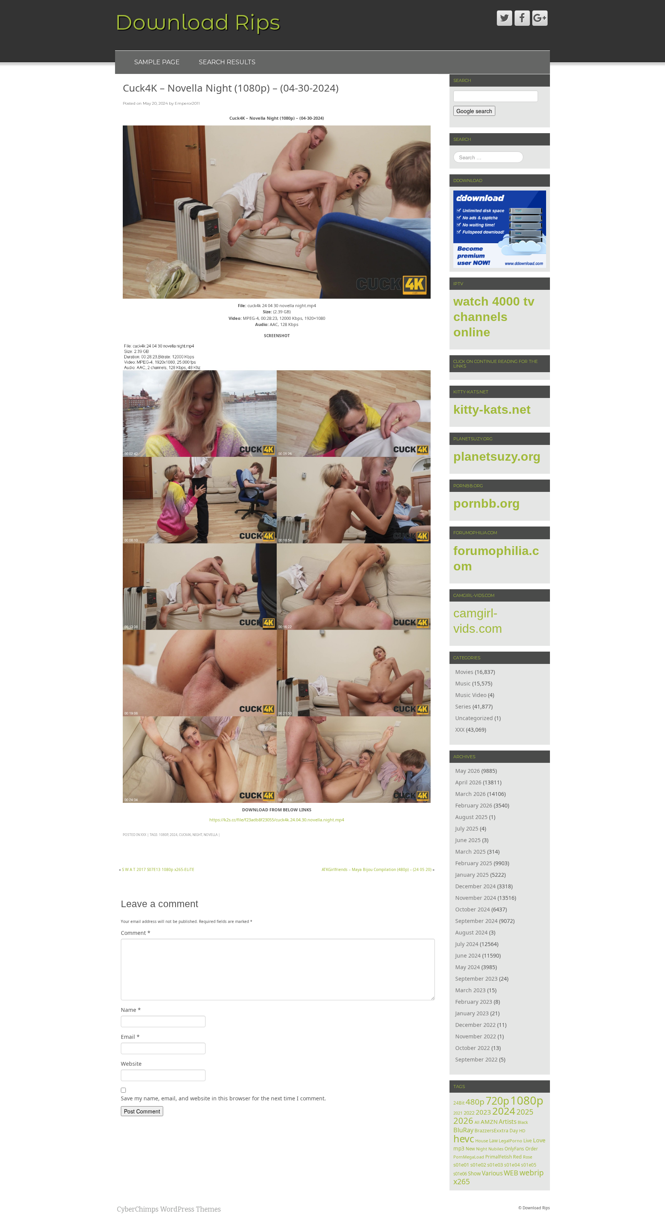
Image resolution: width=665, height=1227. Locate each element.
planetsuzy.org (497, 456)
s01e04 (512, 1165)
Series (463, 706)
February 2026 (473, 805)
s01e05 (528, 1165)
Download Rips (197, 22)
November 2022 (475, 1036)
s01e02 (478, 1164)
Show (474, 1173)
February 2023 (473, 1001)
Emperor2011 (187, 103)
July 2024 (466, 944)
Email (130, 1036)
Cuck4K (185, 834)
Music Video (470, 695)
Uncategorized (474, 718)
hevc (463, 1138)
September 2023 (476, 978)
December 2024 (475, 886)
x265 (461, 1181)
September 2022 (476, 1059)
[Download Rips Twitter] (504, 18)
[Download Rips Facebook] (522, 18)
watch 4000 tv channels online (494, 316)
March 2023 (470, 990)
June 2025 (468, 840)
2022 (469, 1112)
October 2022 (472, 1047)
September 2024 (476, 920)
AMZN (489, 1121)
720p (497, 1100)
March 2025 (470, 851)
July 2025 (466, 828)
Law (493, 1140)
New (470, 1149)
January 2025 (472, 874)
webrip (532, 1172)
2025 (524, 1112)
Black (523, 1122)
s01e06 (460, 1174)
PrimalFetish (498, 1156)
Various (492, 1173)
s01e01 (461, 1164)
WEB (511, 1172)
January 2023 (472, 1013)
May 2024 (467, 967)
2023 (483, 1112)
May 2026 (467, 770)
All (477, 1122)
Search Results (227, 62)
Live (527, 1140)
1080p (163, 834)
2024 (173, 834)
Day (514, 1130)
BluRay (463, 1129)
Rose (527, 1157)
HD (522, 1130)
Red (517, 1156)
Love (539, 1140)
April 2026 (468, 782)
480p (475, 1101)
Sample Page (157, 62)
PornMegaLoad (468, 1157)
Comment (135, 932)
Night (197, 834)
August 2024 (471, 932)
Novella (210, 834)
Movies (464, 671)
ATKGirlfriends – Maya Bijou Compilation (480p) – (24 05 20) (376, 869)
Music (463, 683)
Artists (507, 1121)
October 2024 (472, 909)
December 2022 (475, 1024)
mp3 (458, 1148)
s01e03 (495, 1165)
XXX (143, 834)
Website (131, 1063)
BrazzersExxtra (491, 1130)
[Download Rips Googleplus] (540, 18)
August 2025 (471, 817)
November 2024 (475, 897)
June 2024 (468, 955)
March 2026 (470, 793)
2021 (458, 1113)
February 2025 (473, 863)
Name (131, 1009)
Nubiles (495, 1149)
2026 (463, 1120)
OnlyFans (514, 1149)
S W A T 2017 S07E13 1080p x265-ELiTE (158, 869)
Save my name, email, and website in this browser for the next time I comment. (223, 1098)
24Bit (458, 1103)
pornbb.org (486, 503)
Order (531, 1148)
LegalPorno (510, 1140)
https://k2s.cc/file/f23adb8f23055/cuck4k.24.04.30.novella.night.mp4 (276, 819)
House (481, 1140)
